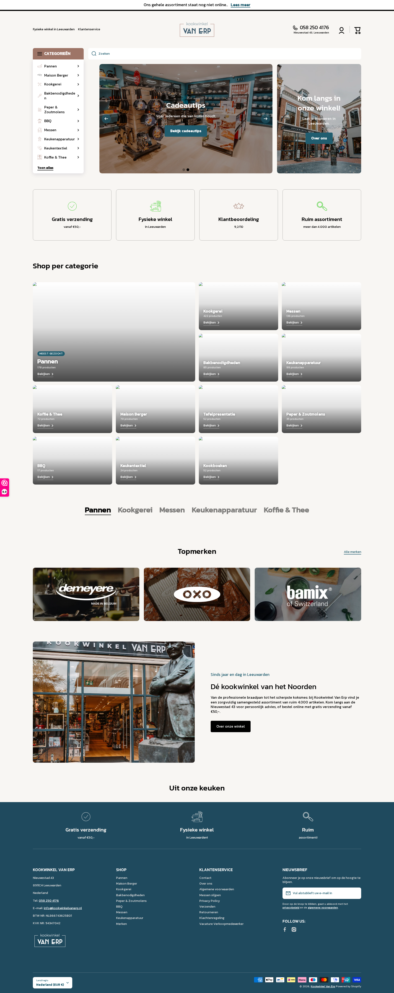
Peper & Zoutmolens (131, 900)
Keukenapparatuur (129, 918)
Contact (205, 877)
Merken (121, 923)
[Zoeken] (92, 53)
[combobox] (224, 53)
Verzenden (207, 906)
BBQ (119, 906)
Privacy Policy (209, 900)
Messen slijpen (210, 895)
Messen (121, 912)
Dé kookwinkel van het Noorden (263, 686)
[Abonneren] (355, 893)
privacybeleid (291, 908)
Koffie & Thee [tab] (286, 510)
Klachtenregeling (211, 918)
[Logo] (197, 29)
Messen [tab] (172, 510)
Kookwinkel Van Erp (323, 986)
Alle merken (352, 552)
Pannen (121, 877)
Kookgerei (123, 889)
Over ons (205, 883)
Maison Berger (126, 883)
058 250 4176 (314, 27)
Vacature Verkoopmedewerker (221, 923)
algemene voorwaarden (323, 908)
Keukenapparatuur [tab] (224, 510)
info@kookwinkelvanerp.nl (63, 908)
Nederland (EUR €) (50, 984)
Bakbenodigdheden (130, 895)
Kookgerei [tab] (135, 510)
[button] (357, 29)
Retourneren (208, 912)
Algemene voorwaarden (216, 889)
